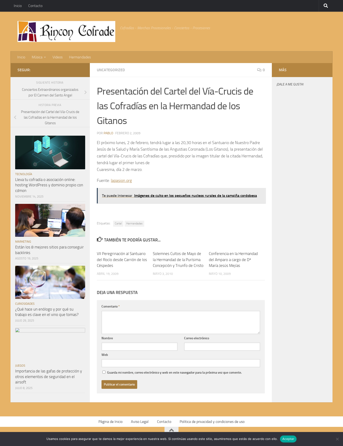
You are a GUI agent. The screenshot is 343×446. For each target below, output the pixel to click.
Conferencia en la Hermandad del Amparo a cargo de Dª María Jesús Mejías (233, 259)
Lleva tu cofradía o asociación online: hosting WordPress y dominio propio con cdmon (49, 185)
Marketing (23, 241)
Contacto (35, 6)
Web (105, 355)
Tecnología (23, 174)
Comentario (111, 306)
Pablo (108, 133)
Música (37, 57)
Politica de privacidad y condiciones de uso (212, 421)
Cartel (118, 223)
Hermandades (80, 57)
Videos (57, 57)
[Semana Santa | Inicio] (66, 31)
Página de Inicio (110, 421)
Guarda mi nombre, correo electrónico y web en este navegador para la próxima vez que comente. (174, 373)
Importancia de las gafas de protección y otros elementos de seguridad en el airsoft (48, 376)
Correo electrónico (196, 338)
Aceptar (288, 439)
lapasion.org (121, 180)
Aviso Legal (140, 421)
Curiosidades (25, 303)
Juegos (20, 365)
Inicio (18, 6)
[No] (337, 439)
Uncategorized (111, 70)
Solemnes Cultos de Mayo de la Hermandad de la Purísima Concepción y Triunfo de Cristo (178, 259)
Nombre (107, 338)
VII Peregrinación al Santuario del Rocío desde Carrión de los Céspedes (122, 259)
